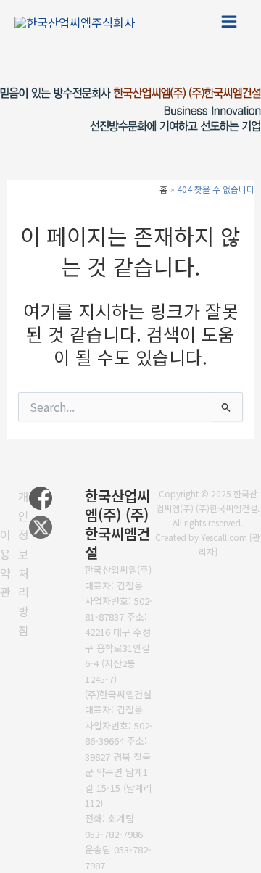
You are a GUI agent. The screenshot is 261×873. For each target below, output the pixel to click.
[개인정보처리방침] (23, 563)
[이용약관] (5, 563)
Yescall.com (224, 537)
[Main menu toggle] (228, 22)
